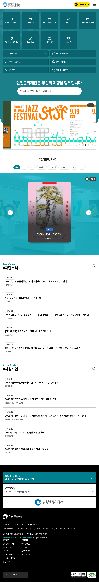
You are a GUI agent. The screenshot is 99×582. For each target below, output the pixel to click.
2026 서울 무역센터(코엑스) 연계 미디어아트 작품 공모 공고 (32, 382)
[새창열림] (49, 502)
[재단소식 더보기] (94, 266)
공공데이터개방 (8, 555)
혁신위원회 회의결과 (9, 558)
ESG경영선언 (26, 544)
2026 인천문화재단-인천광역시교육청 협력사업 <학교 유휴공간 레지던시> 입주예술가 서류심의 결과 (49, 314)
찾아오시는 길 (7, 525)
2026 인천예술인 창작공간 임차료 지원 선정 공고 (27, 449)
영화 (74, 167)
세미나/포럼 (64, 167)
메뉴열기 (94, 4)
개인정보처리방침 (32, 525)
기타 (82, 167)
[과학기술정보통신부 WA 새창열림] (91, 575)
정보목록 (6, 551)
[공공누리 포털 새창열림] (78, 575)
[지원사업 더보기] (94, 368)
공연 (24, 167)
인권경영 (24, 547)
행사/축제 (41, 167)
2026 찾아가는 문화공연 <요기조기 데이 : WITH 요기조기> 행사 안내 (36, 281)
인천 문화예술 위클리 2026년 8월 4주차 (23, 298)
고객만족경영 (25, 551)
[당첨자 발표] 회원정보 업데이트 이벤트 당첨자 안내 (28, 331)
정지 (86, 144)
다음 (91, 144)
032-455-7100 (16, 534)
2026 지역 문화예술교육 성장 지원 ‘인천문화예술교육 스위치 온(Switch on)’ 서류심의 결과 (45, 415)
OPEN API (6, 562)
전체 (16, 167)
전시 (32, 167)
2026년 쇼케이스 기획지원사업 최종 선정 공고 (25, 432)
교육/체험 (52, 167)
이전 (80, 144)
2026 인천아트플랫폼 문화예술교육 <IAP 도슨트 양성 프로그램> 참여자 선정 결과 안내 (43, 348)
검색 (78, 91)
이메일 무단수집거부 (19, 525)
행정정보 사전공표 (9, 547)
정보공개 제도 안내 (9, 544)
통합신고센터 (25, 555)
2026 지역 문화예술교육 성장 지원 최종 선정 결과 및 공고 (30, 399)
